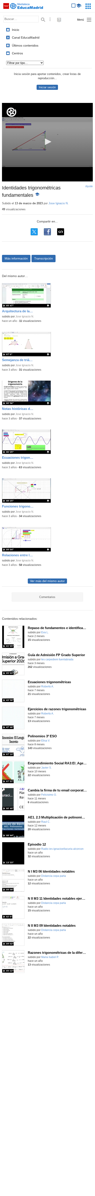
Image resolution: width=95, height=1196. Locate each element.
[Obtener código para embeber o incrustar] (60, 231)
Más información (16, 258)
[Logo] (11, 112)
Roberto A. (47, 686)
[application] (47, 142)
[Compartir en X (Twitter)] (34, 231)
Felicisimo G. (49, 794)
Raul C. (45, 821)
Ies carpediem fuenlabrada (57, 659)
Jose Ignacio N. (58, 203)
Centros (17, 53)
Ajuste (89, 186)
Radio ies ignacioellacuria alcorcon (62, 849)
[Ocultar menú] (84, 19)
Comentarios (47, 597)
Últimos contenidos (25, 45)
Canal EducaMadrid (25, 37)
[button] (47, 142)
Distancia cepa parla (53, 876)
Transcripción (43, 258)
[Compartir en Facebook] (47, 231)
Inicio (15, 29)
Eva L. (45, 632)
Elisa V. (45, 740)
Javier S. (46, 767)
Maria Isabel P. (50, 957)
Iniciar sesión (47, 87)
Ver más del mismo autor (47, 581)
